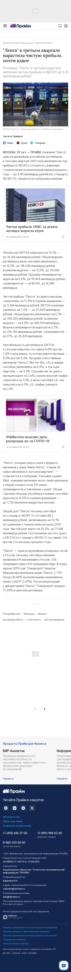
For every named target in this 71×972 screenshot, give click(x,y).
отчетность (33, 619)
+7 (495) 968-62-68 (49, 835)
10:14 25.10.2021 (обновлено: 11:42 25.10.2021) (27, 43)
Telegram (40, 142)
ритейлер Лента (13, 619)
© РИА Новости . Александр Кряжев (21, 129)
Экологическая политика (16, 943)
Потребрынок (11, 613)
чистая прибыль (54, 619)
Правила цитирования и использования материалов (30, 927)
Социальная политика (14, 939)
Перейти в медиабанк (52, 129)
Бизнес (42, 613)
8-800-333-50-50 (14, 844)
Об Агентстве (11, 816)
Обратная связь (13, 821)
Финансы (29, 613)
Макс (10, 142)
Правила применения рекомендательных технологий (30, 935)
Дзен (24, 142)
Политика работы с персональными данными (26, 931)
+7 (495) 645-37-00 (15, 833)
